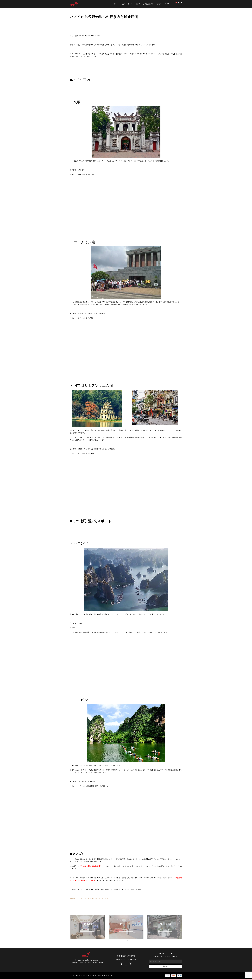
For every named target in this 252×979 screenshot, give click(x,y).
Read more (87, 929)
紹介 (123, 4)
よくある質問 (148, 4)
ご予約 (137, 4)
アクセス (159, 4)
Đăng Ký (165, 966)
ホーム (116, 4)
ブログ (167, 4)
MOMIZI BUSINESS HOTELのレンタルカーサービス (89, 898)
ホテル (130, 4)
